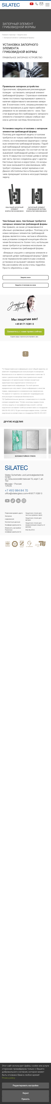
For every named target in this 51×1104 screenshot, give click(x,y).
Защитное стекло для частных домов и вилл (34, 514)
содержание (9, 519)
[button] (47, 5)
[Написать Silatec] (41, 4)
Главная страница (8, 35)
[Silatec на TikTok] (12, 502)
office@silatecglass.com (16, 493)
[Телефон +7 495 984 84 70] (36, 4)
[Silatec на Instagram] (24, 502)
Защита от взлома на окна (25, 285)
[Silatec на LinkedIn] (18, 502)
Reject (25, 1093)
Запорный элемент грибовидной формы (19, 38)
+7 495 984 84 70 (16, 490)
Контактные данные (12, 522)
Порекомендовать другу (14, 513)
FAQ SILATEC (30, 530)
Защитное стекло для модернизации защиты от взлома (35, 525)
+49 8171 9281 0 (34, 493)
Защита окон (22, 35)
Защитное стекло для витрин (34, 519)
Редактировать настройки (25, 1085)
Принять (26, 1099)
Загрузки (8, 516)
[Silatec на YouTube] (31, 4)
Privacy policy (8, 1078)
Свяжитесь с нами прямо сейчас (24, 331)
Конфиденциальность (13, 525)
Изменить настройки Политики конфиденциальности (13, 530)
